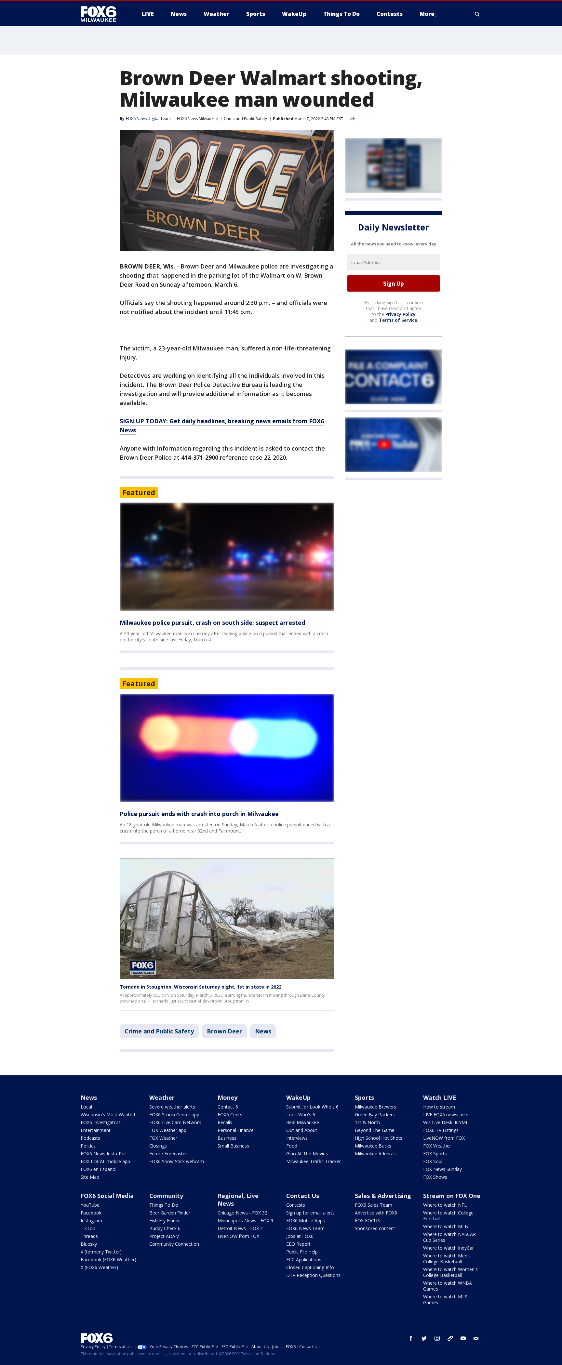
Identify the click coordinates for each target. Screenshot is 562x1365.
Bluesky (89, 1244)
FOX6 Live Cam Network (175, 1122)
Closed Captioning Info (310, 1267)
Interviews (297, 1138)
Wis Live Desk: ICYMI (445, 1122)
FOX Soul (432, 1161)
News (263, 1031)
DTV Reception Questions (313, 1275)
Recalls (225, 1122)
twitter (424, 1338)
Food (291, 1146)
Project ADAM (164, 1236)
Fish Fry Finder (164, 1220)
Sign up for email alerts (310, 1213)
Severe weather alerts (172, 1107)
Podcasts (90, 1138)
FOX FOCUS (367, 1220)
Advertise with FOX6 (376, 1213)
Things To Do (163, 1205)
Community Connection (174, 1244)
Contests (295, 1205)
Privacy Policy (400, 314)
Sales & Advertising (383, 1196)
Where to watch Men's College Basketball (447, 1259)
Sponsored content (375, 1228)
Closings (158, 1146)
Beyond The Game (375, 1130)
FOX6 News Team (305, 1228)
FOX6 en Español (98, 1169)
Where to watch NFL (445, 1205)
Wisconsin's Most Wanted (108, 1114)
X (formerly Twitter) (101, 1252)
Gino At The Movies (307, 1153)
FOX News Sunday (442, 1169)
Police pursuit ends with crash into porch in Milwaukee (199, 814)
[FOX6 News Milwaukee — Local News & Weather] (102, 14)
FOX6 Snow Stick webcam (176, 1161)
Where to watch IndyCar (448, 1248)
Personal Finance (236, 1130)
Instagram (91, 1220)
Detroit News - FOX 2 (240, 1228)
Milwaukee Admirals (376, 1153)
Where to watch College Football (448, 1216)
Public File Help (302, 1252)
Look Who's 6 (300, 1114)
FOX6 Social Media (107, 1196)
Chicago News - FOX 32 (242, 1213)
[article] (227, 557)
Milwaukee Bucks (373, 1146)
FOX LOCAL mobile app (105, 1161)
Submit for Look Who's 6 (312, 1107)
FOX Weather (163, 1138)
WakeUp (298, 1097)
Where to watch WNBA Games (447, 1286)
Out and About (301, 1130)
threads (450, 1338)
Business (227, 1138)
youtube (463, 1338)
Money (227, 1097)
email (476, 1338)
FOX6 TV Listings (441, 1130)
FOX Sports (435, 1153)
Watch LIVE (439, 1097)
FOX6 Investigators (101, 1122)
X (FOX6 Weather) (99, 1267)
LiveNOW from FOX (444, 1138)
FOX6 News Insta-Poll (104, 1153)
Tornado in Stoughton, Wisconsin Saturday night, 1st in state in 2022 (200, 987)
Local (86, 1107)
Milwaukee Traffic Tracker (313, 1161)
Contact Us (302, 1196)
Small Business (233, 1146)
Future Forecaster (168, 1153)
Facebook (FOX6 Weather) (108, 1259)
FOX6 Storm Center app (174, 1114)
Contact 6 (228, 1107)
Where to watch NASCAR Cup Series (449, 1237)
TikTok (88, 1228)
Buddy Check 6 (165, 1228)
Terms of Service (398, 320)
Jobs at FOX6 (300, 1236)
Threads (89, 1236)
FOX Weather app (167, 1130)
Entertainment (96, 1130)
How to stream (439, 1107)
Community (166, 1196)
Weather (162, 1097)
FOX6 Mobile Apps (305, 1220)
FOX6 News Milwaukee (197, 118)
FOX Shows (435, 1177)
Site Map (90, 1177)
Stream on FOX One (451, 1196)
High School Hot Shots (378, 1138)
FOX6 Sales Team (373, 1205)
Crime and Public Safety (245, 118)
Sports (364, 1097)
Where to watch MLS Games (445, 1299)
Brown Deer (224, 1031)
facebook (411, 1338)
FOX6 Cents (230, 1114)
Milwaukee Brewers (375, 1107)
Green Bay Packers (375, 1114)
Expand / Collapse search (477, 14)
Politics (88, 1146)
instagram (437, 1338)
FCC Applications (303, 1259)
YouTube (90, 1205)
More (427, 14)
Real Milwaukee (302, 1122)
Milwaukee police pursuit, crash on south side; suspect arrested (212, 622)
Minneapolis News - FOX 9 (245, 1220)
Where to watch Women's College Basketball (450, 1272)
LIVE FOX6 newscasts (445, 1114)
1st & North (367, 1122)
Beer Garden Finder (169, 1213)
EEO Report (298, 1244)
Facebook (91, 1213)
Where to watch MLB (445, 1226)
